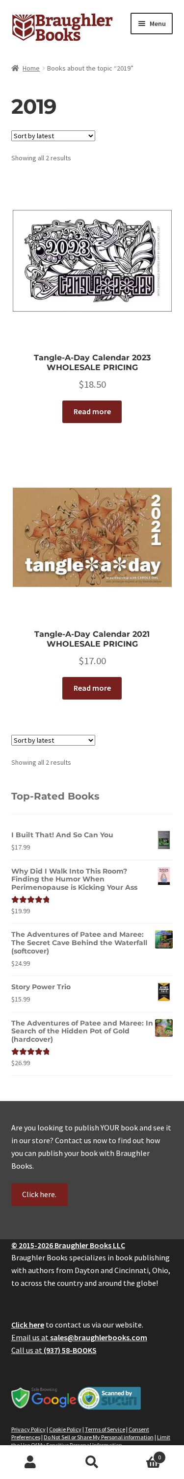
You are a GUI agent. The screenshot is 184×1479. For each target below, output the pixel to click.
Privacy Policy (28, 1429)
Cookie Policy (65, 1429)
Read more (92, 411)
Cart (142, 1454)
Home (31, 68)
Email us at (79, 1337)
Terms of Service (105, 1429)
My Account (30, 1462)
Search (92, 1462)
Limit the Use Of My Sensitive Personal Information (90, 1441)
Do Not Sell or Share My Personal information (99, 1437)
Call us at (54, 1350)
